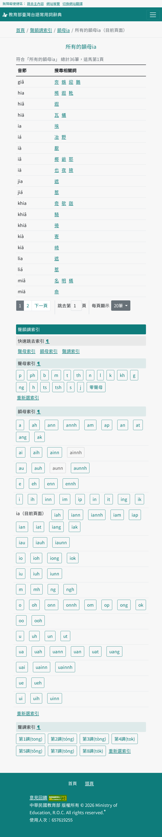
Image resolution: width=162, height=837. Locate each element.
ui (21, 698)
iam (117, 515)
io (21, 558)
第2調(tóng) (62, 739)
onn (51, 605)
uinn (54, 698)
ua (21, 651)
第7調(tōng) (62, 751)
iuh (36, 573)
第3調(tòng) (94, 739)
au (21, 468)
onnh (71, 605)
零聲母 (96, 387)
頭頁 (89, 783)
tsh (58, 387)
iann (75, 515)
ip (80, 499)
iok (73, 558)
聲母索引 (26, 351)
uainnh (65, 667)
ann (51, 425)
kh (122, 375)
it (108, 499)
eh (34, 483)
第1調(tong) (30, 739)
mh (36, 589)
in (95, 499)
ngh (70, 589)
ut (65, 636)
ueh (38, 682)
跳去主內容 (35, 3)
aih (36, 452)
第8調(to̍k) (92, 751)
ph (32, 375)
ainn (54, 452)
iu (21, 573)
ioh (36, 558)
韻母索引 (49, 351)
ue (21, 682)
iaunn (61, 542)
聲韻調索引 (41, 30)
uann (58, 651)
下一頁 (41, 305)
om (90, 605)
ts (45, 387)
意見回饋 (38, 797)
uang (114, 651)
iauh (40, 542)
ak (39, 437)
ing (124, 499)
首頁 (20, 30)
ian (22, 527)
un (50, 636)
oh (34, 605)
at (138, 425)
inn (48, 499)
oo (21, 620)
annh (71, 425)
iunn (54, 573)
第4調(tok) (124, 739)
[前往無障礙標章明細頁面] (57, 797)
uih (36, 698)
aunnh (80, 468)
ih (32, 499)
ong (124, 605)
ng (21, 387)
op (106, 605)
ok (140, 605)
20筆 (119, 305)
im (65, 499)
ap (106, 425)
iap (135, 515)
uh (34, 636)
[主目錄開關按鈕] (152, 15)
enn (51, 483)
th (78, 375)
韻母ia (63, 30)
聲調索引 (71, 351)
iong (54, 558)
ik (139, 499)
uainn (41, 667)
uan (77, 651)
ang (23, 437)
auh (38, 468)
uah (38, 651)
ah (34, 425)
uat (95, 651)
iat (38, 527)
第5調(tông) (30, 751)
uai (22, 667)
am (90, 425)
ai (21, 452)
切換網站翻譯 (72, 3)
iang (56, 527)
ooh (38, 620)
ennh (70, 483)
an (122, 425)
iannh (97, 515)
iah (57, 515)
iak (75, 527)
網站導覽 (53, 3)
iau (22, 542)
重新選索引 (28, 397)
